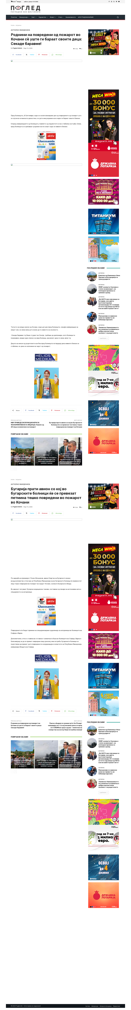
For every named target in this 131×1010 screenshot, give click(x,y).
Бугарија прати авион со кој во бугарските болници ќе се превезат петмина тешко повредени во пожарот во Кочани (65, 425)
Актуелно (18, 25)
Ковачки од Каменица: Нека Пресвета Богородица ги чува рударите (22, 460)
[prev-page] (12, 469)
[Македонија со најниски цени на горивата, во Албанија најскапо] (92, 317)
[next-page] (15, 469)
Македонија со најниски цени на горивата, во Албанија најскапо (107, 318)
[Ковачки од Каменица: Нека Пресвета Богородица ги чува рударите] (22, 451)
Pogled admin (17, 48)
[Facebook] (109, 1)
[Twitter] (114, 1)
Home (12, 25)
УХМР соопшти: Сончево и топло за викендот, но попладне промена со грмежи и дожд (46, 460)
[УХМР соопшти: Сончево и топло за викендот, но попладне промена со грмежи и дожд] (46, 451)
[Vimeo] (116, 1)
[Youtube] (119, 1)
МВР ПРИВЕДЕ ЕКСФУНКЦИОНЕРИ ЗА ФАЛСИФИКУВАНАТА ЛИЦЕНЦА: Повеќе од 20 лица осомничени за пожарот (27, 425)
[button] (117, 17)
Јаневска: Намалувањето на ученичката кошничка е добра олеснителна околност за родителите (108, 330)
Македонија (24, 30)
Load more (103, 338)
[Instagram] (111, 1)
